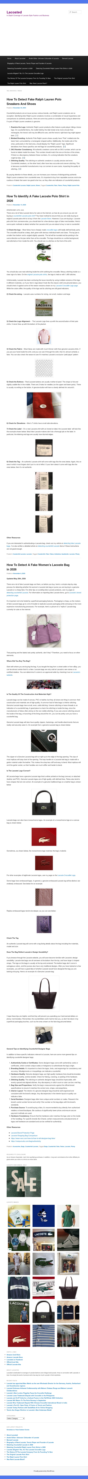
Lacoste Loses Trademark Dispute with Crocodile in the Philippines (30, 1395)
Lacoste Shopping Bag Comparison (24, 1135)
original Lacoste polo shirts (37, 274)
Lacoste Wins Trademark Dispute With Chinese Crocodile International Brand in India (37, 1403)
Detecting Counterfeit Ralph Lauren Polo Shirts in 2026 (54, 68)
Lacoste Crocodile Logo (66, 875)
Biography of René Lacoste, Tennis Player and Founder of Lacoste (29, 63)
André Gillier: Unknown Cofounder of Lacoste (44, 58)
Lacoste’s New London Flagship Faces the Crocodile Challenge (29, 1393)
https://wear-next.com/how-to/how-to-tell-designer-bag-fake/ (33, 1138)
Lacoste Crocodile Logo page (67, 285)
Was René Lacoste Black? (38, 83)
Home (9, 58)
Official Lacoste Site (14, 1364)
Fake (55, 185)
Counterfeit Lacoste (19, 185)
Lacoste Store (46, 218)
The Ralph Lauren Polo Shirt (16, 83)
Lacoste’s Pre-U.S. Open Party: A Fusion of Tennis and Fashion (29, 1405)
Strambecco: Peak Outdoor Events (18, 1430)
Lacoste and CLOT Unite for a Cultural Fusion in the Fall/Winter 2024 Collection (35, 1398)
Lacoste (29, 554)
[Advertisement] (44, 39)
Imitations (57, 554)
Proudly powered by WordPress (44, 1471)
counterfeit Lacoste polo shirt (24, 215)
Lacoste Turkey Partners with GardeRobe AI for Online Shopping (29, 1407)
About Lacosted (20, 58)
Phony (65, 185)
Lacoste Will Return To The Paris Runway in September (26, 1400)
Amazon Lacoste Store (15, 1357)
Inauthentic (65, 554)
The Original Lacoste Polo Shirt (64, 78)
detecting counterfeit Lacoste (48, 546)
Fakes (60, 185)
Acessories (16, 1146)
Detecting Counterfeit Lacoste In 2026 (19, 68)
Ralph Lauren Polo (73, 185)
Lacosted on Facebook (15, 1359)
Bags (23, 1146)
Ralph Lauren (30, 185)
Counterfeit (49, 185)
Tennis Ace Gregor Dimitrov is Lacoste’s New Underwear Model (29, 1410)
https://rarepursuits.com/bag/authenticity (26, 1141)
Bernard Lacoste (67, 58)
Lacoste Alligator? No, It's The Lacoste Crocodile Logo (26, 1449)
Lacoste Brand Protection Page (22, 1132)
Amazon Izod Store (13, 1355)
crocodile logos (52, 230)
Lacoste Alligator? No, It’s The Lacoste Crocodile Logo (25, 73)
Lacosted (14, 12)
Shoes (38, 185)
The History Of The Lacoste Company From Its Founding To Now (29, 78)
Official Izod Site (12, 1362)
